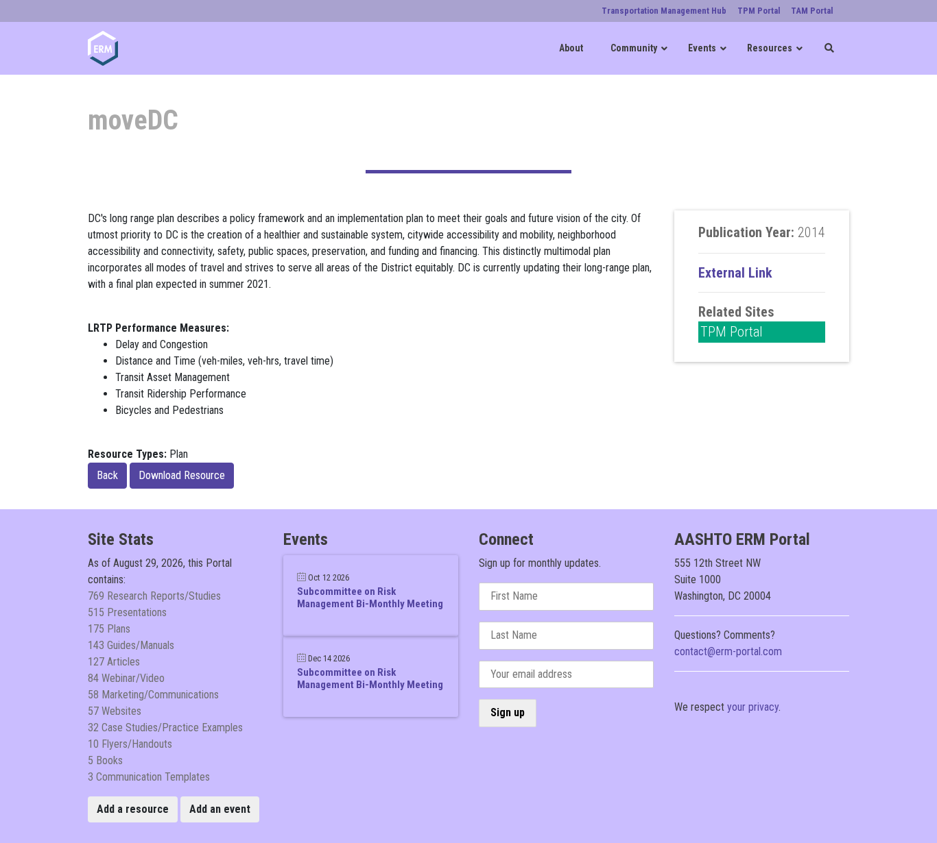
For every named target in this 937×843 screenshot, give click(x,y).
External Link (735, 273)
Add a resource (133, 809)
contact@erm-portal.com (728, 651)
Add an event (219, 809)
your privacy (753, 706)
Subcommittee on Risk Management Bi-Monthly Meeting (370, 597)
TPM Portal (731, 331)
